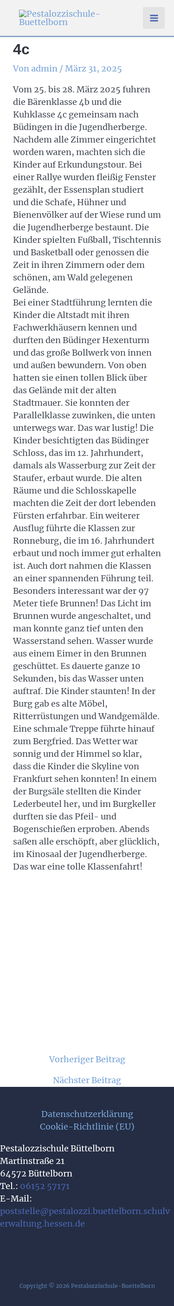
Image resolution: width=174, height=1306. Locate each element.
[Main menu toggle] (154, 18)
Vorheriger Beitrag (87, 1059)
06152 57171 (45, 1186)
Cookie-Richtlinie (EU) (87, 1126)
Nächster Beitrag (87, 1080)
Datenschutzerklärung (87, 1114)
